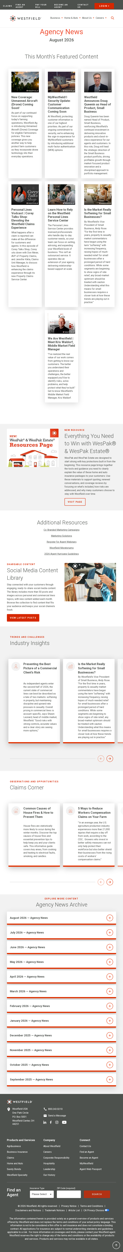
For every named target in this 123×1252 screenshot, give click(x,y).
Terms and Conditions (91, 1206)
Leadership (49, 1169)
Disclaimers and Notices (28, 1210)
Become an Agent (61, 6)
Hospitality (49, 1163)
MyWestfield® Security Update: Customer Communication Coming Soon (59, 104)
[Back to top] (116, 1245)
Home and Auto (15, 1163)
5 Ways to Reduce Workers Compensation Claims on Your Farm (94, 813)
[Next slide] (109, 758)
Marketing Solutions (61, 535)
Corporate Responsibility (56, 1157)
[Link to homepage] (25, 18)
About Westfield (51, 1146)
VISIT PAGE (75, 502)
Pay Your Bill (41, 6)
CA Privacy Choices (94, 1210)
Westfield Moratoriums (62, 547)
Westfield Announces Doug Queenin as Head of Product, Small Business (97, 104)
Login (103, 6)
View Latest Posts (23, 618)
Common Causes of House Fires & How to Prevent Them (38, 813)
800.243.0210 (55, 1109)
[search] (112, 17)
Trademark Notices (55, 1210)
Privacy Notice (68, 1206)
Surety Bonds (14, 1169)
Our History (49, 1175)
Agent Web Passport (91, 1169)
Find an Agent (20, 6)
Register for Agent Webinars (61, 541)
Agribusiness (14, 1146)
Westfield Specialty (17, 1175)
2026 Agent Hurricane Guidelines (61, 553)
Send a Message (57, 1115)
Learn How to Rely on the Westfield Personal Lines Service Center (60, 215)
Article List (74, 1210)
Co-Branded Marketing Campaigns (62, 529)
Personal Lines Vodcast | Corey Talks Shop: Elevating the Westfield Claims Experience (23, 218)
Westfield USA (20, 1108)
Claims (7, 6)
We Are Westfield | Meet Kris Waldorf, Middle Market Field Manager (61, 344)
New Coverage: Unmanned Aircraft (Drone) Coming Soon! (24, 102)
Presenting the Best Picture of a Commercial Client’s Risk (40, 668)
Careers (47, 1151)
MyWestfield (86, 1163)
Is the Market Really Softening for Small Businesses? (97, 213)
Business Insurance (17, 1151)
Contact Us (83, 6)
